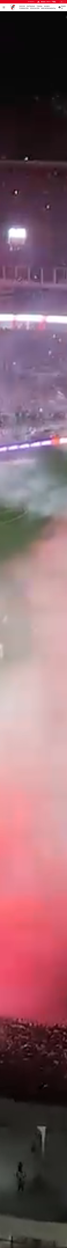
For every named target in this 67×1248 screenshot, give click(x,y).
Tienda (39, 6)
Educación (34, 8)
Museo (47, 6)
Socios (22, 6)
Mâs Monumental (48, 8)
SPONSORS (31, 1)
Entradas (31, 6)
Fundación (23, 8)
